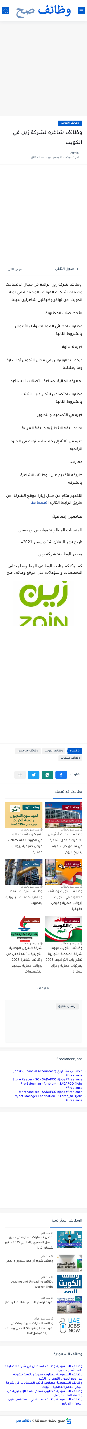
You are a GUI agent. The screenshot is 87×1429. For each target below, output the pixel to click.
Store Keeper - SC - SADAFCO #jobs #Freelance (47, 1080)
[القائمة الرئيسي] (81, 10)
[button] (61, 775)
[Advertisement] (43, 69)
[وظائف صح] (44, 10)
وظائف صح (23, 1421)
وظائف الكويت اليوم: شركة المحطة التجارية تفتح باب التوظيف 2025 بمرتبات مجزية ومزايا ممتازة (64, 960)
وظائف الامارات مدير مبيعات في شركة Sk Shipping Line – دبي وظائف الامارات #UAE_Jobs (29, 1329)
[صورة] (69, 1239)
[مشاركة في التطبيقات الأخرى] (20, 775)
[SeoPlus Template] (68, 1421)
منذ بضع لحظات (70, 829)
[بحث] (5, 10)
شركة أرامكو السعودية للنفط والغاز (29, 1302)
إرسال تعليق (67, 1006)
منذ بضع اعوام (42, 1318)
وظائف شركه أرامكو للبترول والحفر (29, 1261)
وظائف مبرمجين (28, 751)
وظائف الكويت (70, 123)
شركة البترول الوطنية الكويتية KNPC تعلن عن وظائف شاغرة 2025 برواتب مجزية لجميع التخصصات (24, 960)
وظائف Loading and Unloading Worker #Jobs (32, 1284)
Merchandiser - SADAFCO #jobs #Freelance (50, 1092)
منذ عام (45, 1232)
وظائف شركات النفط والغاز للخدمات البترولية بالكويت (24, 897)
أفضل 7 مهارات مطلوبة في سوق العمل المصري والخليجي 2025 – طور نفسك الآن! (29, 1243)
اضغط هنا (39, 503)
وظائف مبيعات (70, 758)
